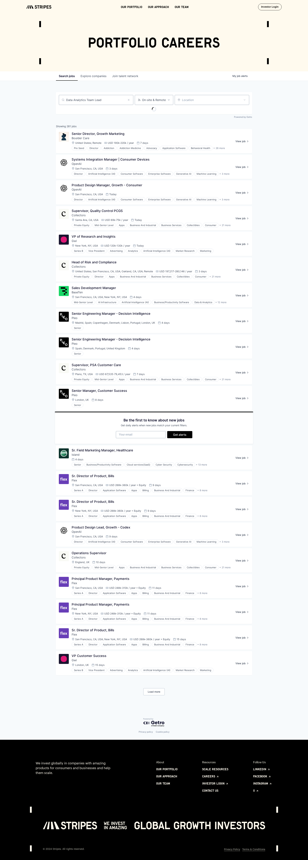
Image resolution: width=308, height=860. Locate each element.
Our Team (182, 7)
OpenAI (76, 164)
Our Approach (158, 7)
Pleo (75, 318)
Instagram (261, 783)
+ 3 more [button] (224, 173)
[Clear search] (129, 100)
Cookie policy (163, 731)
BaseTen (77, 292)
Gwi (74, 241)
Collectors (79, 215)
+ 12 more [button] (221, 302)
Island (75, 454)
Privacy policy (146, 731)
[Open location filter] (244, 100)
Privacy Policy (232, 849)
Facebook (260, 776)
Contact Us (210, 790)
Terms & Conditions (253, 849)
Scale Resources (215, 769)
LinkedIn (260, 769)
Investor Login (271, 7)
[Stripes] (38, 7)
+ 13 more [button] (201, 464)
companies (93, 76)
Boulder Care (80, 138)
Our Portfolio (131, 7)
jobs (67, 76)
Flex (74, 480)
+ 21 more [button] (225, 225)
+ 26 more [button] (219, 148)
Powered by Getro (243, 117)
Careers (209, 776)
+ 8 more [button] (202, 490)
